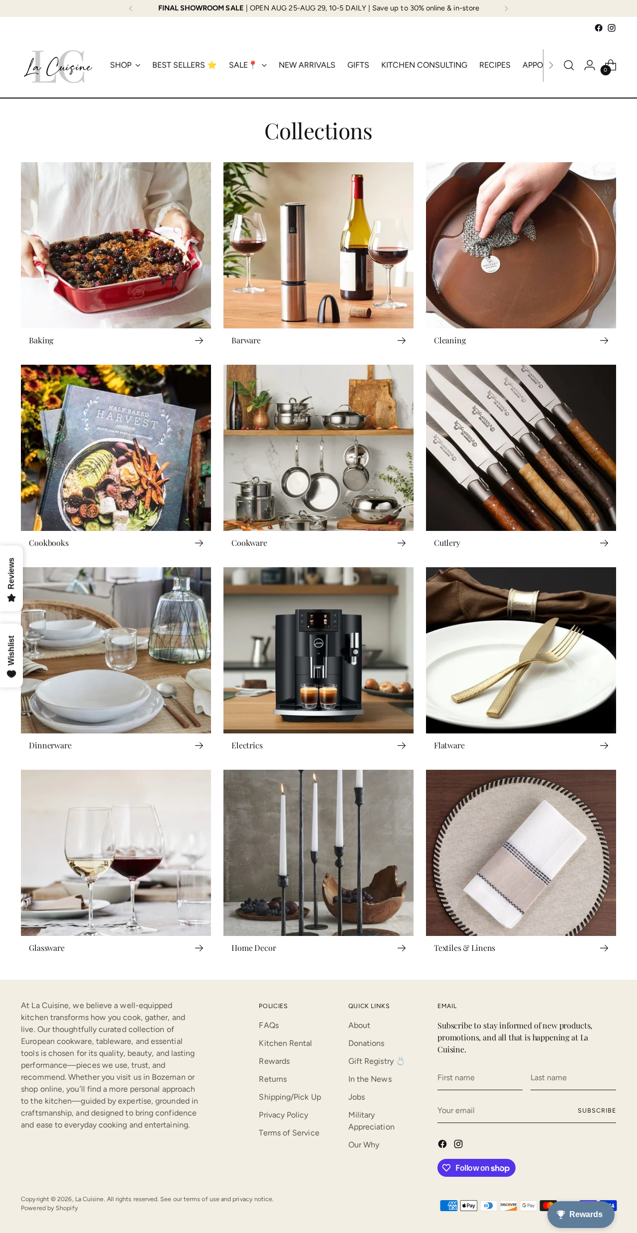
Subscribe (597, 1110)
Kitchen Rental (285, 1043)
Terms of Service (289, 1132)
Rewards (274, 1061)
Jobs (356, 1097)
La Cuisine (89, 1199)
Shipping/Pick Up (289, 1097)
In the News (370, 1079)
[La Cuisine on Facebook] (598, 27)
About (359, 1025)
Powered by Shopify (49, 1208)
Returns (273, 1079)
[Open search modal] (569, 65)
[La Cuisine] (58, 65)
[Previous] (131, 8)
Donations (366, 1043)
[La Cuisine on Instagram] (611, 27)
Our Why (364, 1144)
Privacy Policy (283, 1115)
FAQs (268, 1025)
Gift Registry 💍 (377, 1061)
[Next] (506, 8)
